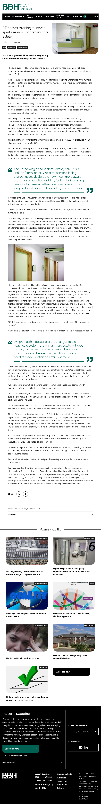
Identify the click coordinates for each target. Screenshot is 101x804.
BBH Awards (30, 16)
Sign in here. (23, 755)
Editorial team (60, 16)
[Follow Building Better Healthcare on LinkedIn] (86, 748)
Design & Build (11, 47)
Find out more (8, 762)
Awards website (64, 774)
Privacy (60, 788)
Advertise (61, 778)
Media (4, 47)
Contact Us (40, 788)
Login (93, 16)
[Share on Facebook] (25, 494)
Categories (17, 16)
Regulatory (43, 667)
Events (39, 16)
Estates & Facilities (22, 47)
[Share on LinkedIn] (18, 494)
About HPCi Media (43, 781)
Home (7, 16)
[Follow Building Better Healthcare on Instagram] (81, 748)
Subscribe (77, 16)
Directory (49, 16)
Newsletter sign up (44, 784)
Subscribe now (63, 672)
